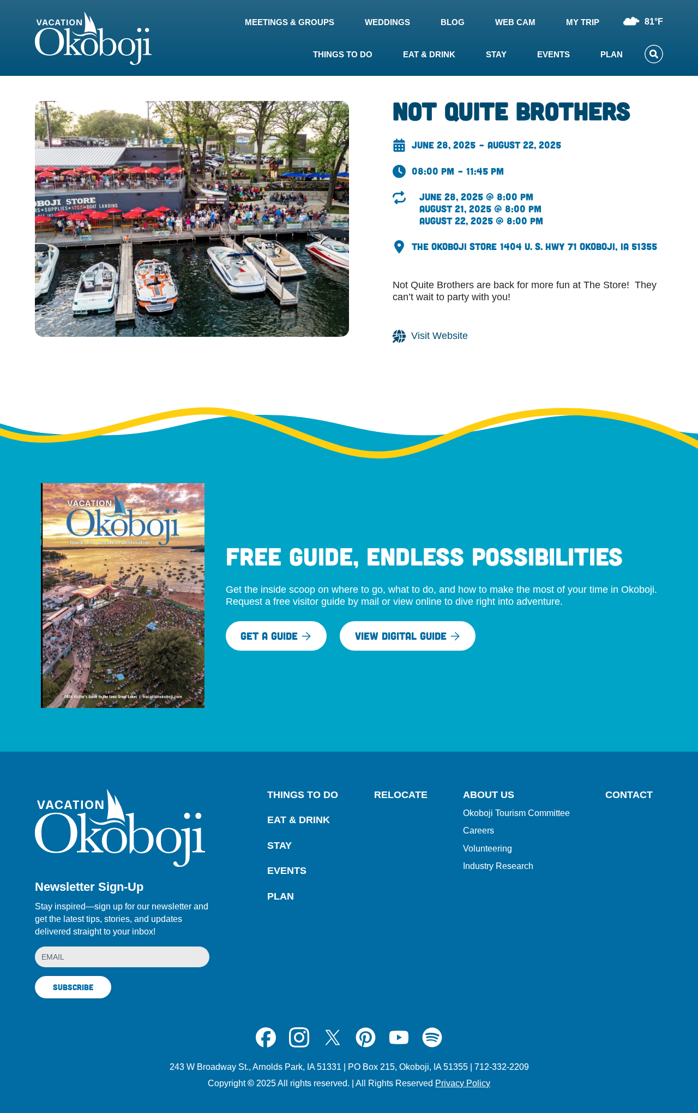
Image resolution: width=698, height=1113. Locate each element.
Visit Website (439, 335)
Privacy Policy (462, 1083)
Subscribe (73, 987)
